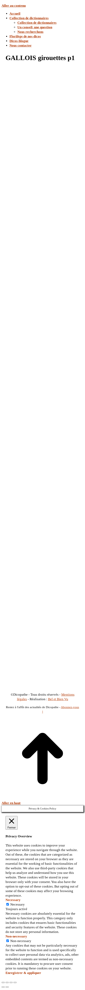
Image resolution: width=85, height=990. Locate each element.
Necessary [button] (13, 900)
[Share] (7, 982)
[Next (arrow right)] (7, 987)
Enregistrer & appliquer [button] (23, 973)
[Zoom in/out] (15, 982)
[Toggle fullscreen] (11, 982)
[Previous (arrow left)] (3, 987)
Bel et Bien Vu (58, 699)
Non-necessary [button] (16, 936)
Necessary (17, 904)
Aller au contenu (14, 6)
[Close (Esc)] (3, 982)
